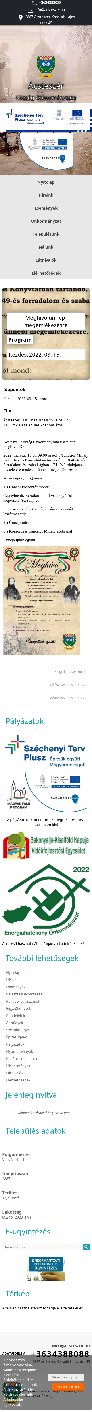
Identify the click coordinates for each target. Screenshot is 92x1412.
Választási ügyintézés (24, 994)
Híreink (46, 195)
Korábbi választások (23, 1001)
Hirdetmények (18, 1065)
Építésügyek (16, 1037)
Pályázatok (15, 1044)
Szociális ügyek (19, 1029)
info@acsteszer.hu (49, 9)
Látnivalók (46, 260)
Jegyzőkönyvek (18, 1008)
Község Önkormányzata (46, 97)
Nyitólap (46, 182)
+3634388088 (49, 2)
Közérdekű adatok (21, 1058)
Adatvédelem (13, 1353)
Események (46, 208)
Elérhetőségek (46, 273)
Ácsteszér (46, 85)
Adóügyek (14, 1022)
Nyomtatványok (19, 1051)
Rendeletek (15, 1015)
